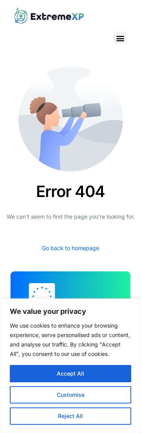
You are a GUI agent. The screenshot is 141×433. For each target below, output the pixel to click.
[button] (120, 37)
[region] (70, 365)
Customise (71, 394)
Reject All (70, 416)
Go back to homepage (70, 248)
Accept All (70, 373)
